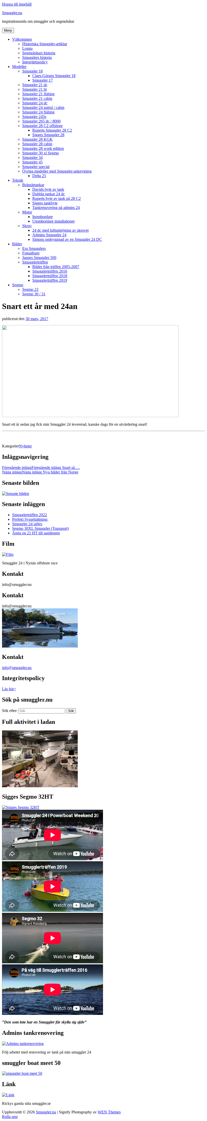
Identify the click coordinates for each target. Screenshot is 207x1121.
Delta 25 (39, 176)
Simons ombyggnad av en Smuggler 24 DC (67, 239)
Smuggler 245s (34, 116)
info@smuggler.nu (17, 667)
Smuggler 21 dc (34, 85)
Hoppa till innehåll (17, 4)
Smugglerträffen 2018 (49, 276)
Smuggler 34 (32, 157)
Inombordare (42, 216)
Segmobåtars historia (38, 53)
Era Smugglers (34, 248)
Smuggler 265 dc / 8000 (41, 121)
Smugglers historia (37, 57)
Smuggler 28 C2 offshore (42, 126)
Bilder (17, 244)
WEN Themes (109, 1112)
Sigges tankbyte (45, 203)
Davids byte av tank (48, 189)
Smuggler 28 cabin (37, 144)
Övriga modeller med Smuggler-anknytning (57, 171)
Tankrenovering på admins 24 (56, 207)
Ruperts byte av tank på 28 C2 (56, 198)
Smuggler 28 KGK (37, 139)
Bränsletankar (33, 185)
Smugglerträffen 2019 (49, 280)
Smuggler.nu (12, 13)
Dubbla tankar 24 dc (48, 194)
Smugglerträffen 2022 (29, 515)
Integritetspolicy (35, 62)
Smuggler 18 (32, 71)
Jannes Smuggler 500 (39, 257)
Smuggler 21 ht (34, 89)
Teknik (17, 180)
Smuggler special (35, 166)
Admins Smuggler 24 (49, 235)
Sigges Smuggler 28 (48, 135)
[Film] (7, 554)
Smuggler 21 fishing (38, 94)
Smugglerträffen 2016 (49, 271)
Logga (27, 48)
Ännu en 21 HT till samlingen (36, 533)
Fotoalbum (30, 253)
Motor (27, 212)
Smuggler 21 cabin (37, 98)
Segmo (17, 285)
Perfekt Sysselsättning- (30, 519)
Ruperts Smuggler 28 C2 (52, 130)
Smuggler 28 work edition (43, 148)
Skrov (27, 226)
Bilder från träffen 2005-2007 (55, 267)
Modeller (19, 66)
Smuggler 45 (32, 162)
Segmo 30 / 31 (33, 294)
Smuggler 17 (42, 80)
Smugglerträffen (35, 262)
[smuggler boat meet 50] (22, 1073)
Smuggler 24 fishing (38, 112)
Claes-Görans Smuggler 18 (53, 76)
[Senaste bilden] (15, 493)
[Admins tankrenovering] (23, 1043)
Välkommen (22, 39)
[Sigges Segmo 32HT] (20, 807)
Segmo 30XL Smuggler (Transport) (40, 528)
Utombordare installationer (53, 221)
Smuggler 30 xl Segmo (40, 153)
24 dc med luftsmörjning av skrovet (60, 230)
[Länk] (8, 1095)
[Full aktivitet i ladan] (40, 786)
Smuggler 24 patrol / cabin (43, 107)
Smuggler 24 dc (34, 103)
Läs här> (9, 689)
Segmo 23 (30, 289)
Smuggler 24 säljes (27, 524)
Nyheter (25, 446)
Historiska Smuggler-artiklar (44, 44)
